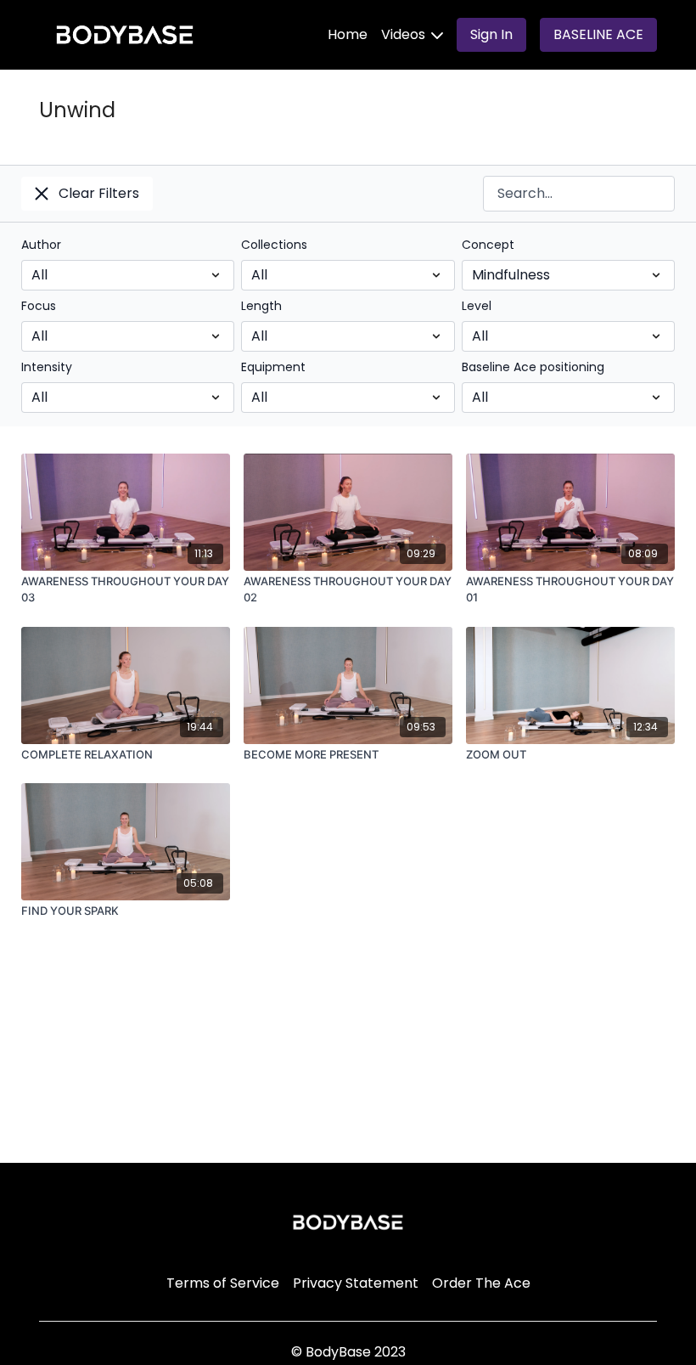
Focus (38, 305)
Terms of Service (222, 1283)
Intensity (46, 366)
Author (41, 244)
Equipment (273, 366)
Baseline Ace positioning (533, 366)
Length (261, 305)
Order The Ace (481, 1283)
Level (476, 305)
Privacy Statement (355, 1283)
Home (348, 34)
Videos (405, 34)
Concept (488, 244)
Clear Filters (99, 193)
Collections (274, 244)
